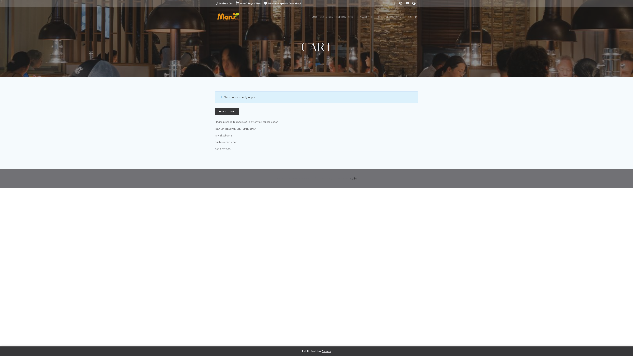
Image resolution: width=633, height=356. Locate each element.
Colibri (353, 178)
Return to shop (227, 111)
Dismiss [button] (326, 351)
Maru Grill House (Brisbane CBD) (380, 17)
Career (412, 17)
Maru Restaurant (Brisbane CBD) (332, 17)
